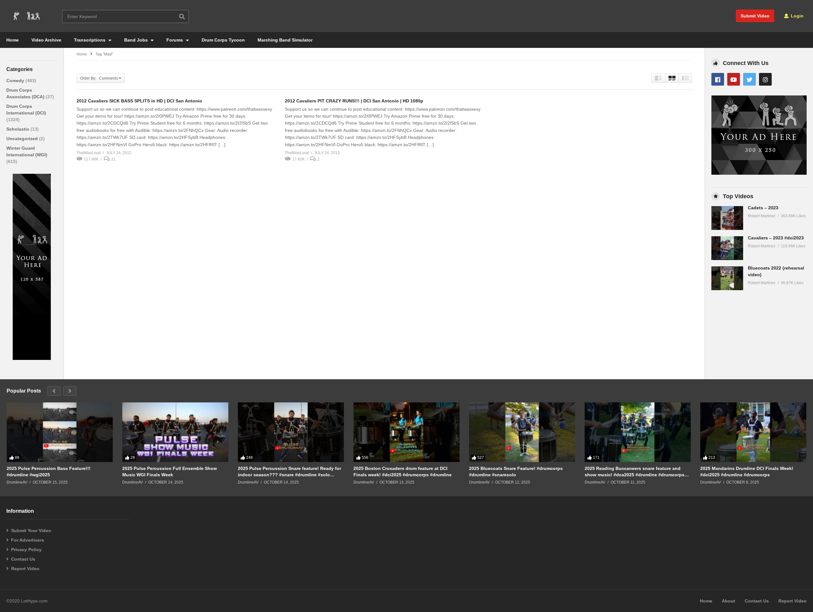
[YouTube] (733, 79)
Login (796, 15)
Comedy (15, 80)
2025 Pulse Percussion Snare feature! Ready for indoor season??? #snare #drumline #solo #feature (289, 472)
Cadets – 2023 (763, 207)
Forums (175, 39)
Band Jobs (136, 39)
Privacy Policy (26, 549)
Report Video (25, 568)
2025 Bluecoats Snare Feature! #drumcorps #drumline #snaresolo (516, 471)
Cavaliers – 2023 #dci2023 (776, 237)
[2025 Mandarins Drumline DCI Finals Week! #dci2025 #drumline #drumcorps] (753, 432)
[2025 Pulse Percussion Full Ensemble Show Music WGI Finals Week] (175, 432)
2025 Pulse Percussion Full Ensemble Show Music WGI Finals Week (169, 471)
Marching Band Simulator (285, 39)
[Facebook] (717, 79)
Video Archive (46, 39)
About (728, 600)
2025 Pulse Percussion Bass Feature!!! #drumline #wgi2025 (49, 471)
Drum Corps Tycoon (223, 39)
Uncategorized (22, 138)
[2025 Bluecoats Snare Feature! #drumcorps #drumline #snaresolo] (522, 432)
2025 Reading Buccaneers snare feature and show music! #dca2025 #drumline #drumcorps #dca (634, 472)
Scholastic (18, 129)
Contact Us (23, 559)
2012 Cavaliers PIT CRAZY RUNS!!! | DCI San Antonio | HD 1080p (354, 100)
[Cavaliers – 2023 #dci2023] (727, 248)
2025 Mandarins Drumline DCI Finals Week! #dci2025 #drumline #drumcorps (746, 471)
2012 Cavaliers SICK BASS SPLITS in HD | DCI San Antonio (139, 100)
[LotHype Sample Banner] (32, 358)
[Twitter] (749, 79)
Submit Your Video (31, 530)
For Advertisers (27, 540)
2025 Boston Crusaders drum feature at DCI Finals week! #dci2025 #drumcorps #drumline (402, 471)
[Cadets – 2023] (727, 218)
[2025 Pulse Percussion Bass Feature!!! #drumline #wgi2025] (60, 432)
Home (12, 39)
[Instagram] (765, 79)
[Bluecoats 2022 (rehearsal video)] (727, 278)
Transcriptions (90, 39)
